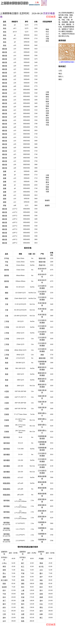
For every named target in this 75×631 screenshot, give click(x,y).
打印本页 (51, 17)
